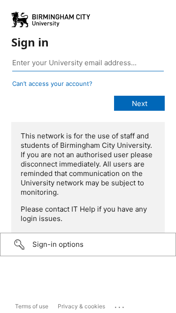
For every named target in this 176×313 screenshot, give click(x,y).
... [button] (120, 305)
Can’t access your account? (52, 83)
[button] (88, 244)
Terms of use (31, 306)
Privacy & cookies (81, 306)
